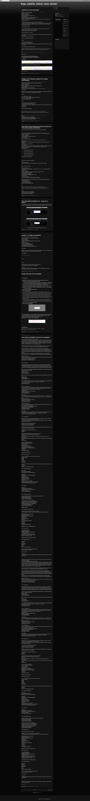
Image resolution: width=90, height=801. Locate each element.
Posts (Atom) (39, 792)
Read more (23, 784)
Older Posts (50, 789)
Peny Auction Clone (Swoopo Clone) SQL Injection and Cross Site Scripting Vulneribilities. (36, 127)
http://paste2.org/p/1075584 (26, 255)
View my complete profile (60, 16)
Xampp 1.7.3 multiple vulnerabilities (31, 235)
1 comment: (36, 195)
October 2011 (65, 22)
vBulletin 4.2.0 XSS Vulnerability (30, 10)
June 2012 (65, 21)
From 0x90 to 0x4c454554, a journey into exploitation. (36, 337)
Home (35, 789)
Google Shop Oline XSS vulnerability (31, 274)
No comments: (36, 73)
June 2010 (65, 33)
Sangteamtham (59, 14)
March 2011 (65, 25)
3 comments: (36, 229)
